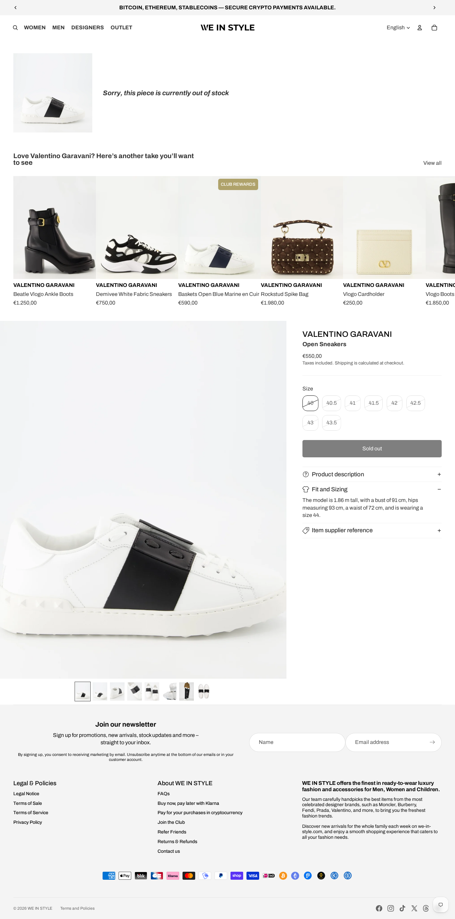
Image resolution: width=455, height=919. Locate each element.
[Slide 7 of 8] (186, 691)
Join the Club (171, 822)
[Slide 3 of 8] (117, 691)
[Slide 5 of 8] (152, 691)
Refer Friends (172, 831)
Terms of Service (30, 812)
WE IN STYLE (40, 908)
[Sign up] (432, 742)
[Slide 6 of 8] (169, 691)
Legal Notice (26, 793)
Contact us (169, 851)
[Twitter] (414, 908)
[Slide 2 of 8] (100, 691)
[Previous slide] (15, 7)
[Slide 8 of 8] (204, 691)
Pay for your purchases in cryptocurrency (200, 812)
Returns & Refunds (177, 841)
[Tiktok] (402, 908)
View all (432, 163)
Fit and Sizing (329, 489)
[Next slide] (434, 7)
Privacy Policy (27, 822)
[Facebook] (379, 908)
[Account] (419, 27)
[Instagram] (391, 908)
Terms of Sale (27, 803)
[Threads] (426, 908)
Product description (338, 474)
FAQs (164, 793)
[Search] (15, 27)
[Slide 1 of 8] (82, 691)
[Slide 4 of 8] (134, 691)
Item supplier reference (342, 530)
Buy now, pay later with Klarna (188, 803)
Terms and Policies (77, 908)
